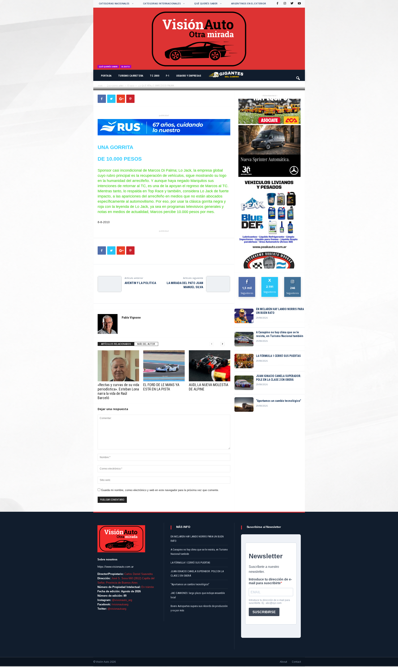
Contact (296, 661)
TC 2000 (154, 75)
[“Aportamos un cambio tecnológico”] (244, 404)
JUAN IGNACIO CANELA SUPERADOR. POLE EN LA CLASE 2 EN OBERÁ (278, 377)
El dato (125, 66)
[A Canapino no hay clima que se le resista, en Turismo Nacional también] (244, 339)
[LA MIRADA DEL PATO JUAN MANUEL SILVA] (218, 284)
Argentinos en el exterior (248, 3)
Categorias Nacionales (114, 3)
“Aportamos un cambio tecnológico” (278, 400)
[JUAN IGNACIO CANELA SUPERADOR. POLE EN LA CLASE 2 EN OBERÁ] (244, 383)
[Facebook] (277, 3)
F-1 (168, 75)
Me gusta (247, 278)
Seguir (292, 278)
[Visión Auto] (199, 39)
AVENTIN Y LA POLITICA (140, 283)
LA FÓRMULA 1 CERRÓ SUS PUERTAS (278, 356)
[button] (298, 76)
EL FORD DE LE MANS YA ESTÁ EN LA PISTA (161, 387)
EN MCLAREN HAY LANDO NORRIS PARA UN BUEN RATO (280, 310)
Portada (106, 75)
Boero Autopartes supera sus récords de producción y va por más (199, 608)
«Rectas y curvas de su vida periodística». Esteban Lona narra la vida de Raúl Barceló (118, 391)
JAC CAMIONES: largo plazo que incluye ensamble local (198, 595)
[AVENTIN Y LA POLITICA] (110, 284)
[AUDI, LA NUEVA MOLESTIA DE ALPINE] (209, 365)
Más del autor (146, 344)
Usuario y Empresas (188, 75)
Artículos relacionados (116, 344)
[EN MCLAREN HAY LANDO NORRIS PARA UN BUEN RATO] (244, 316)
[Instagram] (284, 3)
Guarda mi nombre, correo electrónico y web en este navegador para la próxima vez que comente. (160, 490)
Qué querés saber (205, 3)
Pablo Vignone (110, 85)
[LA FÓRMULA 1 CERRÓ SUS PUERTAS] (244, 361)
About (283, 661)
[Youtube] (299, 3)
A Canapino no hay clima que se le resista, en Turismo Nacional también (279, 334)
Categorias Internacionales (162, 3)
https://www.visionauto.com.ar (115, 566)
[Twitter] (292, 3)
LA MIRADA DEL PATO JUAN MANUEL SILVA (185, 285)
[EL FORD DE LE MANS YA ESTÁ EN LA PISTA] (164, 365)
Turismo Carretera (130, 75)
